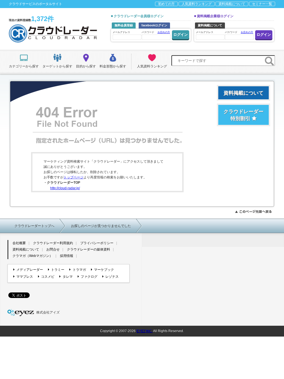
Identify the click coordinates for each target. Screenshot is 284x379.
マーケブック (104, 270)
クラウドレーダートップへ (34, 226)
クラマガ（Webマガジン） (32, 256)
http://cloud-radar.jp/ (65, 188)
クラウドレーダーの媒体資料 (88, 249)
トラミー (57, 270)
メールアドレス (121, 32)
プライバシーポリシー (96, 243)
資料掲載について (232, 4)
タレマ (67, 277)
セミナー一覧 (262, 4)
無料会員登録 (124, 25)
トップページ (73, 177)
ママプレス (24, 277)
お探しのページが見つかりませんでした (101, 226)
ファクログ (89, 277)
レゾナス (112, 277)
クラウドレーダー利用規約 (53, 243)
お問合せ (53, 249)
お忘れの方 (164, 32)
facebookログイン (154, 25)
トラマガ (79, 270)
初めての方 (166, 4)
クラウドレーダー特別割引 (243, 115)
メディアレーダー (29, 270)
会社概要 (19, 243)
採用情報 (66, 256)
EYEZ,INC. (144, 331)
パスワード (156, 32)
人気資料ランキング (197, 4)
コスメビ (47, 277)
